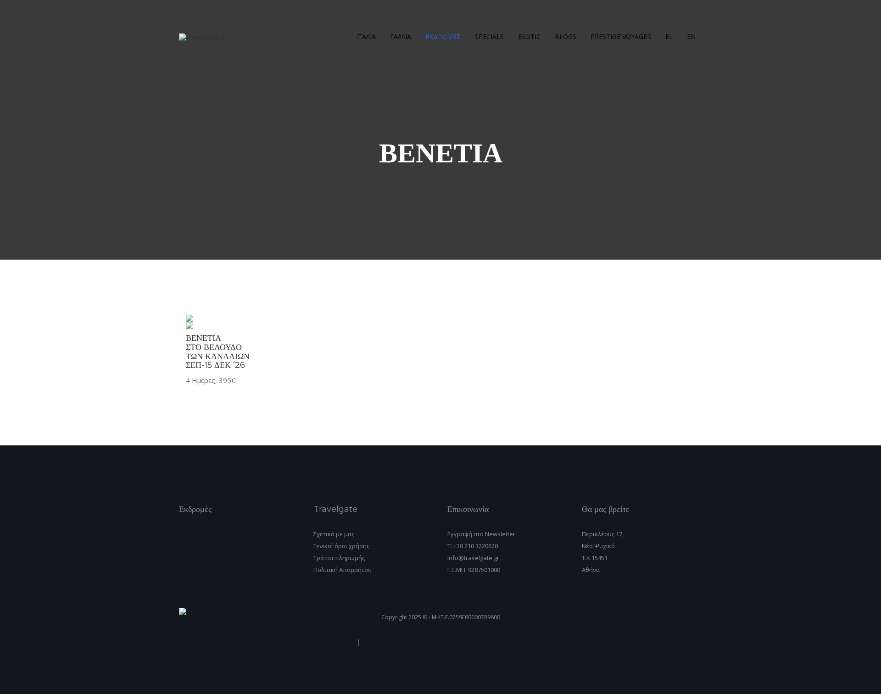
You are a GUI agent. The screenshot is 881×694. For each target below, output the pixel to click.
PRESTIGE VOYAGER (621, 36)
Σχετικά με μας (333, 534)
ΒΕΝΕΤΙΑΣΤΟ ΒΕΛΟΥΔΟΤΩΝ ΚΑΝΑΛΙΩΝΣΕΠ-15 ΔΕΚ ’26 (218, 351)
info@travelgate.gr (473, 558)
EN (691, 36)
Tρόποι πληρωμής (339, 558)
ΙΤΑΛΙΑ (366, 36)
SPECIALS (489, 36)
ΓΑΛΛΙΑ (400, 36)
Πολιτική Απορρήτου (342, 570)
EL (669, 36)
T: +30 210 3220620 (472, 546)
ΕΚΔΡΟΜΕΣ (443, 36)
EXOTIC (529, 36)
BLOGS (565, 36)
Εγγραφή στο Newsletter (481, 534)
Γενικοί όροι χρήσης (341, 546)
